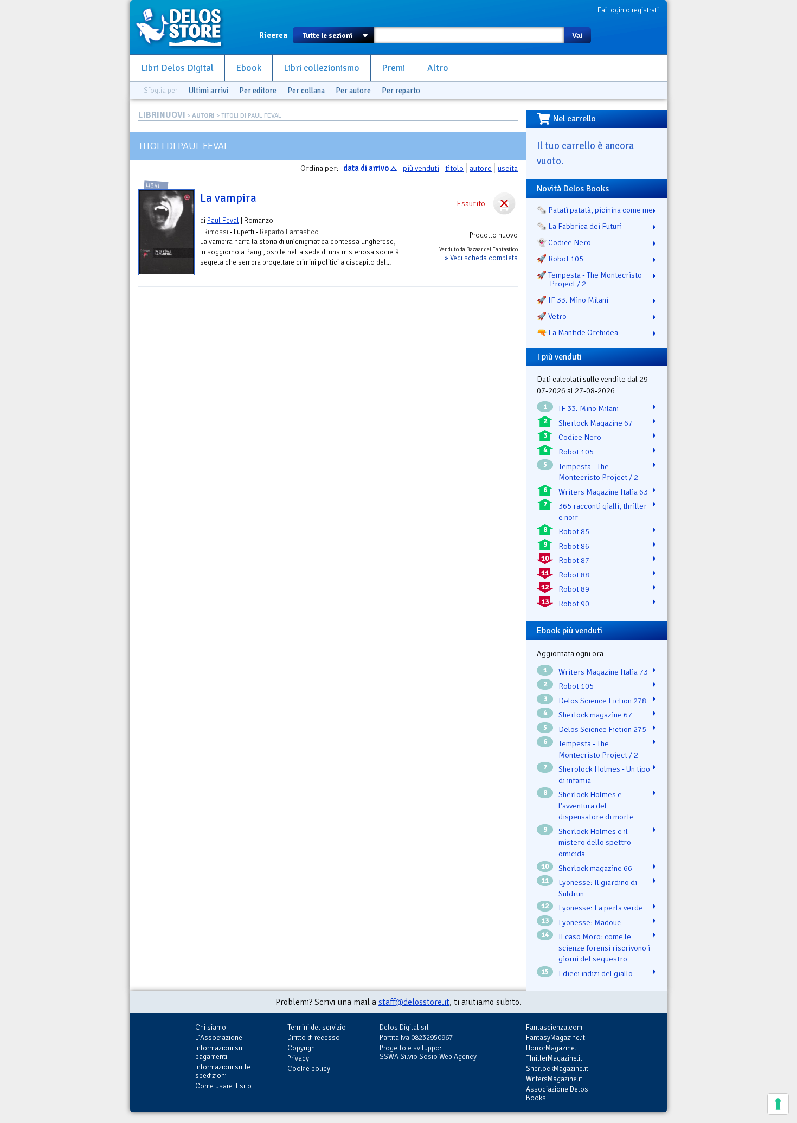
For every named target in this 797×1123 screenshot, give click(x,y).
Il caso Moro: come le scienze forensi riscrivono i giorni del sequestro (604, 948)
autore (481, 168)
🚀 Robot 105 (560, 258)
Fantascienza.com (554, 1027)
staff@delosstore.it (413, 1002)
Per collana (306, 90)
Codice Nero (579, 437)
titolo (454, 168)
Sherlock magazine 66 (595, 868)
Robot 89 (573, 589)
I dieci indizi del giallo (595, 973)
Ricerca (273, 35)
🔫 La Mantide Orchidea (577, 332)
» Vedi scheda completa (481, 257)
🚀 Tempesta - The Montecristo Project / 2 (589, 279)
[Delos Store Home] (184, 27)
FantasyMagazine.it (555, 1037)
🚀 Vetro (552, 316)
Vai (577, 35)
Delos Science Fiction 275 (602, 729)
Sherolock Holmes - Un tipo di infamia (604, 774)
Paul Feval (223, 220)
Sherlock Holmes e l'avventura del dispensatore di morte (596, 806)
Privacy (298, 1058)
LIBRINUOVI (161, 115)
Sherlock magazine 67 (595, 715)
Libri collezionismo (321, 68)
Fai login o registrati (628, 10)
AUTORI (203, 116)
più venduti (421, 168)
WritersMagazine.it (554, 1078)
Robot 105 (576, 452)
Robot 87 (573, 560)
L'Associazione (218, 1037)
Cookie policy (308, 1068)
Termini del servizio (316, 1027)
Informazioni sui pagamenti (219, 1052)
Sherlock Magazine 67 (595, 423)
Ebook (248, 68)
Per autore (353, 90)
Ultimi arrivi (208, 90)
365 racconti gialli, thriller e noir (602, 511)
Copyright (302, 1048)
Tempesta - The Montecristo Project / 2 (598, 472)
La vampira (228, 198)
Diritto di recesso (313, 1037)
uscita (508, 168)
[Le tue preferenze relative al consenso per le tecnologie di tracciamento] (778, 1104)
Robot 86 (573, 546)
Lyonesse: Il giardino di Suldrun (597, 888)
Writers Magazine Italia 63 (603, 492)
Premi (393, 68)
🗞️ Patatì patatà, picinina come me (595, 210)
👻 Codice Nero (564, 242)
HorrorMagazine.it (553, 1048)
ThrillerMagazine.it (554, 1058)
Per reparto (401, 90)
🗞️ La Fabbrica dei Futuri (579, 226)
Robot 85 (573, 531)
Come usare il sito (223, 1085)
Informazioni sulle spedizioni (222, 1071)
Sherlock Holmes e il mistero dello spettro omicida (594, 842)
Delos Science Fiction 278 (602, 700)
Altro (437, 68)
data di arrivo (366, 168)
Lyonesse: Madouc (589, 922)
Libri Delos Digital (177, 68)
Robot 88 (573, 575)
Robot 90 (573, 603)
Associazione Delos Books (557, 1093)
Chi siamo (210, 1027)
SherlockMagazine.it (557, 1068)
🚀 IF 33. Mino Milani (572, 300)
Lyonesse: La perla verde (600, 908)
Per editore (258, 90)
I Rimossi (214, 231)
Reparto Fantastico (289, 231)
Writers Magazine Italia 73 (603, 672)
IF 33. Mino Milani (588, 408)
